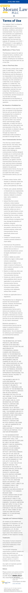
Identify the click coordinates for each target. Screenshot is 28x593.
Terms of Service (7, 589)
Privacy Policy (15, 589)
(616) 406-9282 (14, 1)
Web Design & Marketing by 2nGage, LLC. (13, 591)
